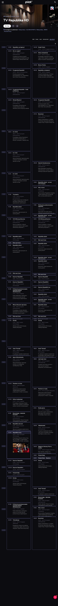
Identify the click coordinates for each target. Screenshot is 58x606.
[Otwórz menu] (3, 2)
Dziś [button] (33, 39)
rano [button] (40, 39)
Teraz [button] (37, 39)
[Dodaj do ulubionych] (13, 26)
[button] (55, 44)
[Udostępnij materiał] (17, 26)
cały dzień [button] (52, 39)
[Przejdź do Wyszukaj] (55, 2)
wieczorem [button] (45, 39)
